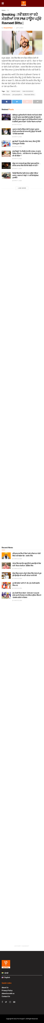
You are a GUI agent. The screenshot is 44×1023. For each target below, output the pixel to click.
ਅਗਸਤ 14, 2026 (17, 158)
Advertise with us (8, 993)
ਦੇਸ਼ (8, 10)
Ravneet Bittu (29, 94)
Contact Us (6, 996)
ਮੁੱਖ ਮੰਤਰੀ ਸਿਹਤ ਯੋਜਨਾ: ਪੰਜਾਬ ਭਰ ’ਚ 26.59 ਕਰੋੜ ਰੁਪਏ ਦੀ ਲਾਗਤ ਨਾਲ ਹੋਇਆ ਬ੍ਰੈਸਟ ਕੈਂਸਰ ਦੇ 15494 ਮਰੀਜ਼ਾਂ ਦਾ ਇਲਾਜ (26, 595)
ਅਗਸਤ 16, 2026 (17, 136)
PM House (6, 94)
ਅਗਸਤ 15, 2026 (17, 146)
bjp (8, 91)
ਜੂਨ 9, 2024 (19, 28)
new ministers (28, 91)
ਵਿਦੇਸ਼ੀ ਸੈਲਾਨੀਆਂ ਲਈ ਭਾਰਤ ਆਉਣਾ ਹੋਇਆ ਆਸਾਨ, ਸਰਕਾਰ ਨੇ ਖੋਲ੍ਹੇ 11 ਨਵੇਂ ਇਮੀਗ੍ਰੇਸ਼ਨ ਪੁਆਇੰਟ (25, 175)
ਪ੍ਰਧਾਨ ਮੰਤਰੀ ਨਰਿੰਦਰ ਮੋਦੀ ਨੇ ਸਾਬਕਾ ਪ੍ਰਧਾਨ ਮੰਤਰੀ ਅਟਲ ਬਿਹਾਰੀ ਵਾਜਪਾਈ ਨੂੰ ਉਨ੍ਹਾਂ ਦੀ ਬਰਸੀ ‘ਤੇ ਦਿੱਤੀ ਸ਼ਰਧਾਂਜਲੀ (26, 131)
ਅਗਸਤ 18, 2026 (17, 124)
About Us (5, 987)
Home (3, 10)
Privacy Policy (7, 990)
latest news (16, 91)
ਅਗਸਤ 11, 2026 (17, 168)
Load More (22, 188)
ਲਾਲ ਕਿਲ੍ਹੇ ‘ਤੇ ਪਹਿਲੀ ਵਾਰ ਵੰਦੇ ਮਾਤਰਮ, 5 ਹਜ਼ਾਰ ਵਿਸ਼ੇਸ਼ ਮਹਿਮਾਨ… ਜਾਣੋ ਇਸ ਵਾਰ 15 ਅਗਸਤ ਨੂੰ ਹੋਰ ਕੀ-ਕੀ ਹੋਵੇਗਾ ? (27, 153)
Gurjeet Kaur (8, 28)
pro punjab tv (17, 94)
